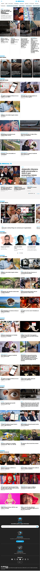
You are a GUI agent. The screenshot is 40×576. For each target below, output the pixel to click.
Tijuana (22, 466)
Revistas (36, 3)
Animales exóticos (4, 152)
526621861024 (20, 537)
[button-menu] (1, 1)
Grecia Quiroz (29, 5)
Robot (22, 290)
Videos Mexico (3, 186)
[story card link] (26, 14)
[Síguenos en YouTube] (20, 559)
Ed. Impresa (32, 3)
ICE (21, 442)
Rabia (2, 290)
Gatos (2, 271)
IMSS (2, 226)
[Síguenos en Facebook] (12, 559)
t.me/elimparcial (20, 552)
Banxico (12, 37)
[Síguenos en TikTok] (22, 559)
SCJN (21, 377)
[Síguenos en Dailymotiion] (28, 559)
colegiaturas (33, 37)
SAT (21, 37)
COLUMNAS (3, 233)
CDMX (6, 3)
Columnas (27, 3)
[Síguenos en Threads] (25, 559)
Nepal (2, 37)
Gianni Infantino (36, 5)
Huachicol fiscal (23, 94)
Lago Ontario (22, 5)
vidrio (22, 271)
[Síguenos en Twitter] (14, 559)
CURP (1, 94)
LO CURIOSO (3, 256)
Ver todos (38, 193)
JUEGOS (2, 3)
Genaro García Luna (24, 152)
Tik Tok (2, 442)
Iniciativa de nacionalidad (12, 5)
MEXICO (2, 319)
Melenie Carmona (4, 466)
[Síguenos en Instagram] (17, 559)
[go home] (20, 566)
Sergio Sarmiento (5, 246)
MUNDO (2, 387)
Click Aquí (20, 541)
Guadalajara (16, 3)
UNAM (2, 309)
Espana (22, 309)
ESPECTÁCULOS (4, 452)
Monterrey (22, 3)
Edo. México (10, 3)
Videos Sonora (29, 186)
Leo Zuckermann (31, 246)
